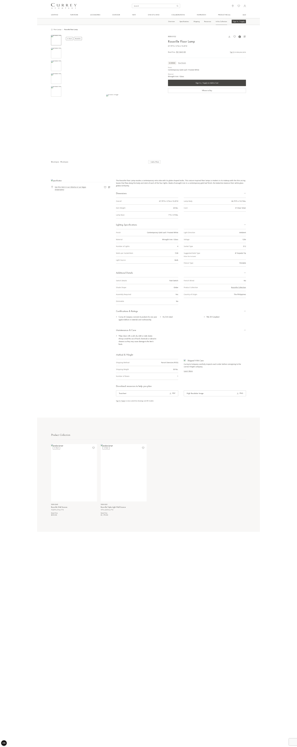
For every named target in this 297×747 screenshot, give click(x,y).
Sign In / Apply (239, 21)
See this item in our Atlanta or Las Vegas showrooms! (70, 188)
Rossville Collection (238, 287)
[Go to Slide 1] (56, 40)
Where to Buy (207, 90)
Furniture (74, 15)
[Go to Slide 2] (56, 53)
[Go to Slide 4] (56, 78)
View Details (182, 63)
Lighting (54, 15)
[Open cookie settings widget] (4, 743)
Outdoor (116, 15)
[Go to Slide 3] (56, 66)
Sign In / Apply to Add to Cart (207, 83)
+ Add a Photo (154, 162)
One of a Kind (153, 15)
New (134, 15)
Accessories (95, 15)
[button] (112, 95)
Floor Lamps (57, 29)
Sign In (232, 52)
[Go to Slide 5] (56, 91)
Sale (244, 15)
